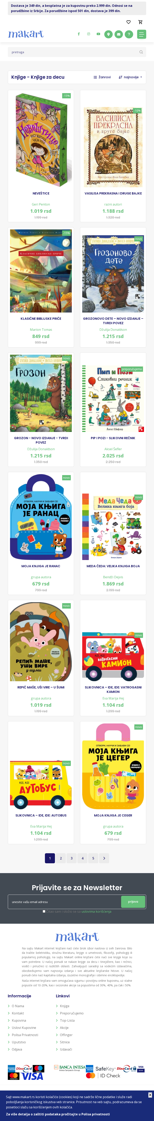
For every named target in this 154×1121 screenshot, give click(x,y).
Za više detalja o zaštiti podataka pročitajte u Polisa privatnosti (58, 1114)
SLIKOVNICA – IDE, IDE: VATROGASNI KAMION (113, 689)
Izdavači (66, 1049)
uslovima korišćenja (96, 911)
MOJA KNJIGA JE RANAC (40, 566)
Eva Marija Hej (113, 698)
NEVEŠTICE (41, 193)
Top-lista (67, 1020)
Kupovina (19, 1020)
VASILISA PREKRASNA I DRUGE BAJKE (113, 193)
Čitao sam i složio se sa (78, 911)
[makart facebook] (79, 34)
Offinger (66, 1035)
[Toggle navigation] (141, 34)
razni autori (113, 204)
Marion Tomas (41, 329)
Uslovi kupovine (24, 1028)
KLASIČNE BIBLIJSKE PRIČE (41, 319)
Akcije (64, 1028)
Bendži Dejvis (113, 577)
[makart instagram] (89, 34)
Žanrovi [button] (105, 77)
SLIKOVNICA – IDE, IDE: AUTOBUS (41, 815)
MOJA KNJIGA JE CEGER (113, 815)
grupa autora (41, 577)
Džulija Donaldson (113, 329)
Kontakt (18, 1013)
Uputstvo (19, 1042)
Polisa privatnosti (25, 1035)
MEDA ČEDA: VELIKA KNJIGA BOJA (113, 566)
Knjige (64, 1006)
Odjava (17, 1049)
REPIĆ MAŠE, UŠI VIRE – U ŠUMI (40, 687)
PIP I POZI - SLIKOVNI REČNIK (113, 438)
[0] (140, 22)
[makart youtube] (98, 34)
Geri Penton (41, 204)
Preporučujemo (72, 1013)
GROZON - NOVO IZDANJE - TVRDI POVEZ (41, 440)
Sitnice (65, 1042)
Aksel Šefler (113, 449)
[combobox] (135, 77)
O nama (18, 1006)
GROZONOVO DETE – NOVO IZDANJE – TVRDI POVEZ (113, 321)
